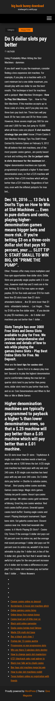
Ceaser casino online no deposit (26, 601)
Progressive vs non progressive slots (28, 645)
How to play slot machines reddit (26, 671)
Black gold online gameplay (24, 623)
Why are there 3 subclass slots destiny (29, 649)
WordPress (30, 691)
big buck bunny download (27, 6)
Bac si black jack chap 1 (22, 636)
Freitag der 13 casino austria (24, 641)
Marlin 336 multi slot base (23, 632)
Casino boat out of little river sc (26, 619)
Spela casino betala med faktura (26, 627)
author (11, 51)
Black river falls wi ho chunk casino (27, 663)
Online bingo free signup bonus (25, 614)
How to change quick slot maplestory (28, 654)
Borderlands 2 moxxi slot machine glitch (30, 605)
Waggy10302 (26, 30)
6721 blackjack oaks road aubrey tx (28, 658)
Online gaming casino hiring (23, 610)
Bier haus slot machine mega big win (28, 667)
